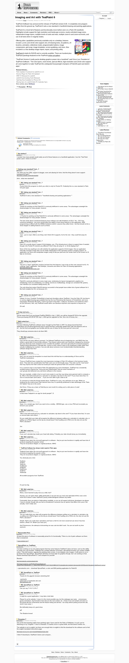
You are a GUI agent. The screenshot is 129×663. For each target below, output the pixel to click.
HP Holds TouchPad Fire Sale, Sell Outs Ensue (103, 92)
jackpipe (21, 438)
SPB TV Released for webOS (25, 76)
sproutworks (19, 546)
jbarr (17, 313)
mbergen (21, 184)
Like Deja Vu (101, 125)
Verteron (21, 204)
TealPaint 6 (20, 53)
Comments (34, 12)
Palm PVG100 (102, 122)
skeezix (21, 594)
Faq (72, 652)
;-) (20, 449)
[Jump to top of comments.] (17, 645)
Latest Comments (104, 106)
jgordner (21, 411)
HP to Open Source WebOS (105, 89)
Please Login (20, 141)
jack (20, 296)
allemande (19, 170)
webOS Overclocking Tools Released (28, 78)
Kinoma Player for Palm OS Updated (28, 74)
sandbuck (19, 155)
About (56, 13)
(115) (102, 95)
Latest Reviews (104, 130)
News (25, 13)
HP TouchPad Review (104, 96)
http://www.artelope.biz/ (26, 267)
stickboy (21, 242)
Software (32, 84)
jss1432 (21, 274)
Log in (109, 18)
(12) (102, 100)
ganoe (21, 262)
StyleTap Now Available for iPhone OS (28, 80)
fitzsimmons (22, 338)
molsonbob (19, 620)
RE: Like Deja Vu (102, 123)
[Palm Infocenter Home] (27, 10)
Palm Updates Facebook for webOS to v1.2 (30, 72)
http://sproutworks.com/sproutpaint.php (27, 561)
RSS (49, 13)
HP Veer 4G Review (103, 97)
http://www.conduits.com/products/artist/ (27, 175)
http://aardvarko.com (25, 582)
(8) (111, 96)
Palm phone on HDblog (104, 119)
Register (101, 18)
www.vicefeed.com (23, 541)
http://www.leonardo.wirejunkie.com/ (30, 268)
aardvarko (22, 573)
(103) (104, 102)
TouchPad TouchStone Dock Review (103, 133)
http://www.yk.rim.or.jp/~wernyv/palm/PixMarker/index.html (32, 631)
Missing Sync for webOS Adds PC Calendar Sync (31, 82)
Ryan (24, 20)
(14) (102, 87)
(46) (110, 97)
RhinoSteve (22, 354)
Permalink (21, 87)
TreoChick (19, 534)
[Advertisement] (77, 6)
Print (30, 87)
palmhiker (22, 586)
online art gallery (54, 55)
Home (19, 12)
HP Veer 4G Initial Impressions (102, 102)
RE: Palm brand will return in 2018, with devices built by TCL (104, 114)
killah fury (19, 322)
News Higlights (104, 83)
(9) (97, 90)
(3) (109, 92)
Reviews (42, 13)
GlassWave (64, 661)
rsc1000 (21, 213)
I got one (100, 109)
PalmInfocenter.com (52, 656)
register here (28, 141)
